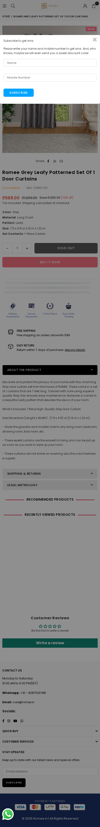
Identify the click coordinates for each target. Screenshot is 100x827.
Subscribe (18, 92)
